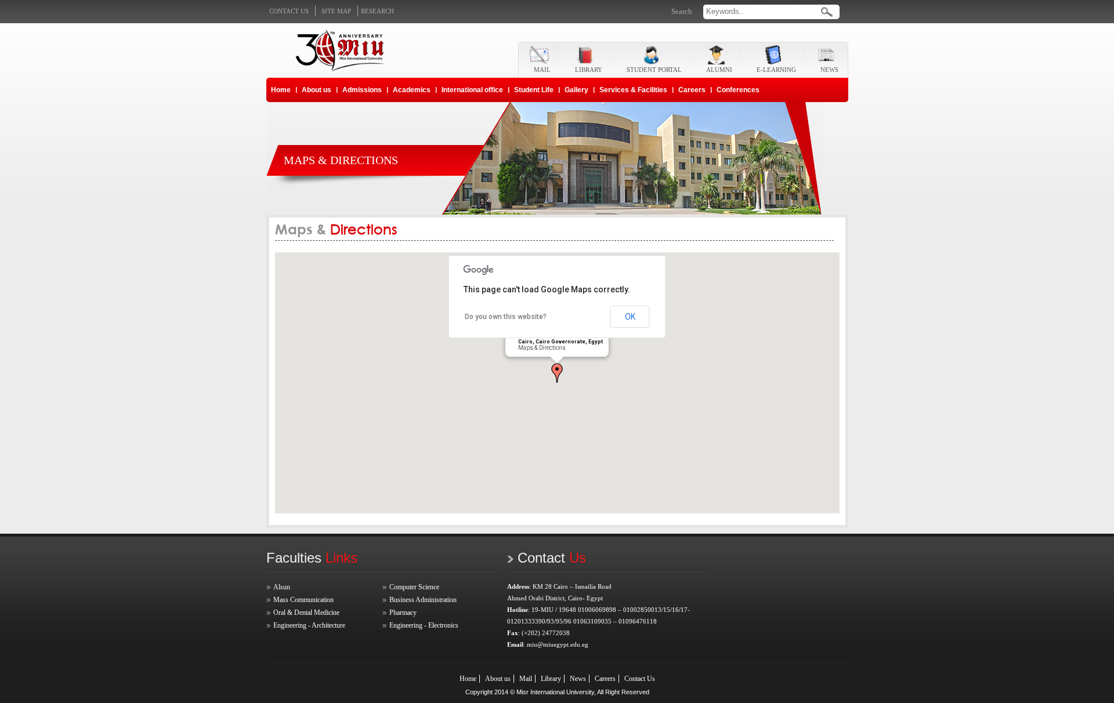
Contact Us (639, 679)
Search (681, 11)
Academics (412, 90)
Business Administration (423, 600)
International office (472, 90)
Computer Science (414, 587)
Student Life (534, 90)
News (578, 679)
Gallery (576, 90)
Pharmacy (403, 612)
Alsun (281, 587)
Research (377, 11)
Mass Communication (303, 600)
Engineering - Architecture (309, 625)
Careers (692, 90)
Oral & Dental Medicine (306, 612)
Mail (525, 679)
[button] (557, 373)
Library (551, 679)
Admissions (362, 90)
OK (630, 316)
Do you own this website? (506, 317)
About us (316, 90)
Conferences (738, 90)
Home (281, 90)
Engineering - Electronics (423, 625)
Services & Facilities (633, 90)
